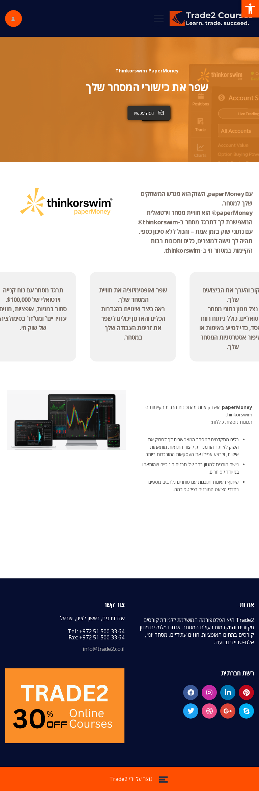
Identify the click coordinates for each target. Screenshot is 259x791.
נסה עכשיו (144, 113)
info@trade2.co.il (103, 649)
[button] (250, 9)
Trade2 (118, 779)
